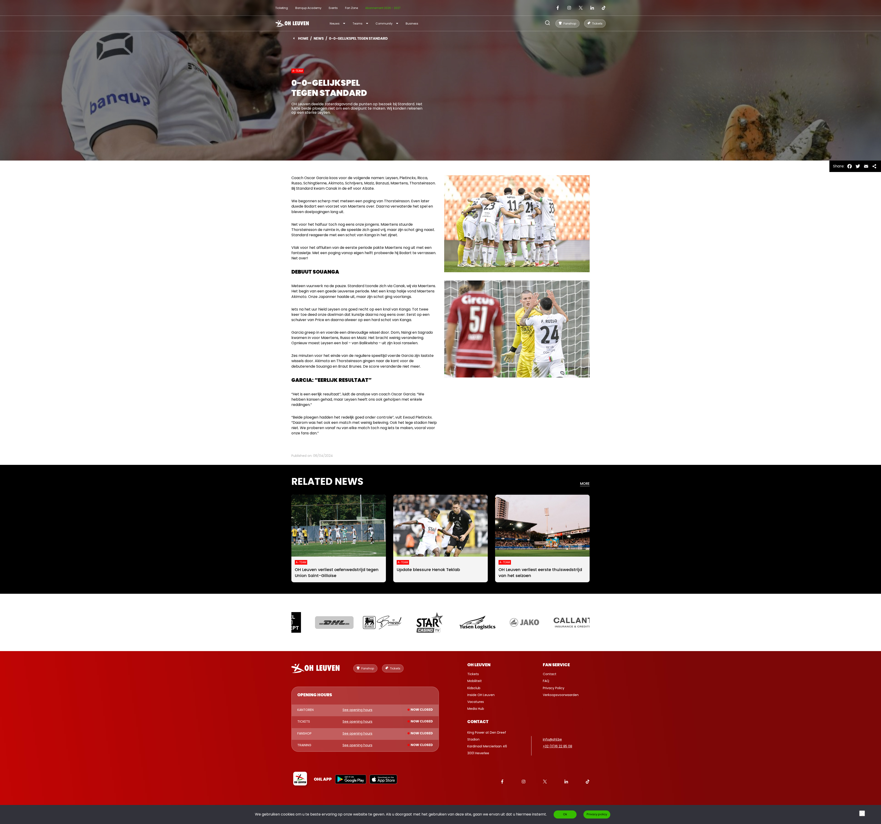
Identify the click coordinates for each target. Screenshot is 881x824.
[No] (862, 813)
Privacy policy (597, 814)
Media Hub (475, 708)
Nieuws (335, 23)
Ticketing (281, 8)
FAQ (546, 681)
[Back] (293, 38)
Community (384, 23)
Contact (549, 674)
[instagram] (569, 8)
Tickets (473, 674)
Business (412, 23)
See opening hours (357, 710)
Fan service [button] (556, 665)
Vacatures (475, 701)
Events (333, 8)
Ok (565, 814)
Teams (357, 23)
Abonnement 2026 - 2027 (383, 8)
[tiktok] (604, 8)
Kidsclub (473, 688)
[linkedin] (592, 8)
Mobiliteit (474, 681)
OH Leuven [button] (479, 665)
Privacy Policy (553, 688)
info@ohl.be (552, 739)
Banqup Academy (308, 8)
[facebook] (558, 8)
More (585, 484)
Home (303, 38)
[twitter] (581, 8)
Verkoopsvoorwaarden (561, 695)
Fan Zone (351, 8)
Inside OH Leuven (481, 695)
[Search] (547, 23)
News (319, 38)
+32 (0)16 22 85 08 (557, 746)
